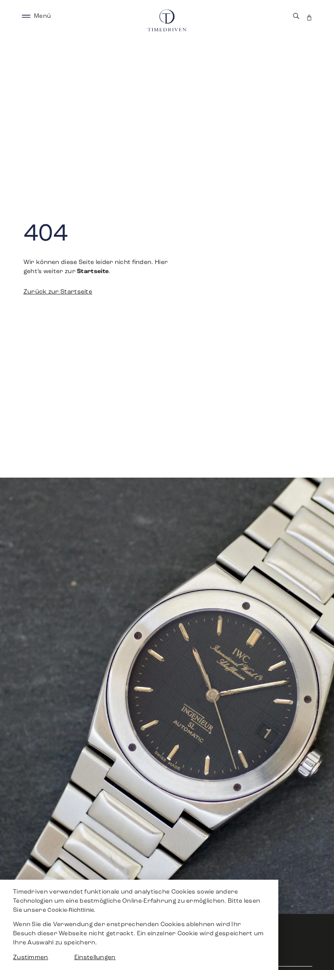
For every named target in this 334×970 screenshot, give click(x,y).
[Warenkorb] (309, 17)
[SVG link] (26, 16)
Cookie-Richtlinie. (71, 910)
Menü (42, 16)
